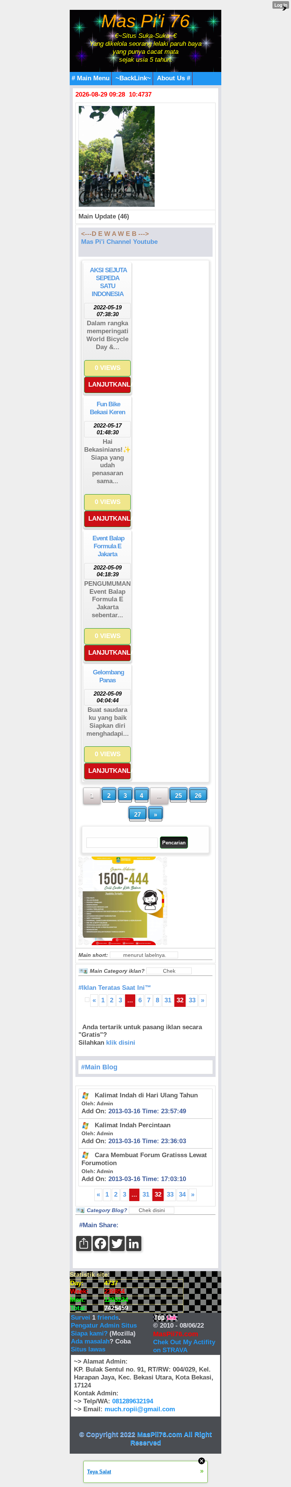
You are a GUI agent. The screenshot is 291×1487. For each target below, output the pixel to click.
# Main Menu (91, 78)
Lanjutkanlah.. (109, 384)
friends (108, 1317)
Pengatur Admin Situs (104, 1325)
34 (182, 1194)
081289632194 (132, 1401)
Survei (81, 1317)
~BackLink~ (133, 78)
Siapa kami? (89, 1333)
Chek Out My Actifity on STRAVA (184, 1346)
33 (192, 1000)
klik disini (120, 1042)
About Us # (173, 78)
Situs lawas (88, 1349)
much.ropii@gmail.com (140, 1409)
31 (167, 1000)
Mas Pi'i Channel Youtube (119, 241)
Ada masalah (90, 1341)
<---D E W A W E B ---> (115, 233)
